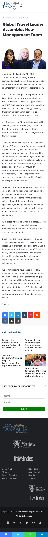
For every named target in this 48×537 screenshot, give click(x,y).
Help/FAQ (32, 475)
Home (7, 18)
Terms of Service (9, 475)
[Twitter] (11, 315)
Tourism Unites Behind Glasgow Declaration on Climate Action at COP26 (34, 345)
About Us (6, 472)
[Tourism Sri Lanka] (12, 6)
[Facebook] (5, 315)
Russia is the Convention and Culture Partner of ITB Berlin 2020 (11, 344)
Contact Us (7, 469)
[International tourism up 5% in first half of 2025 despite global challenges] (35, 360)
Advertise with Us (36, 472)
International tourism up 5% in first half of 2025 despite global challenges (35, 372)
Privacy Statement (10, 478)
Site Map (32, 478)
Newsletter (33, 469)
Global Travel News (20, 18)
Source (5, 304)
